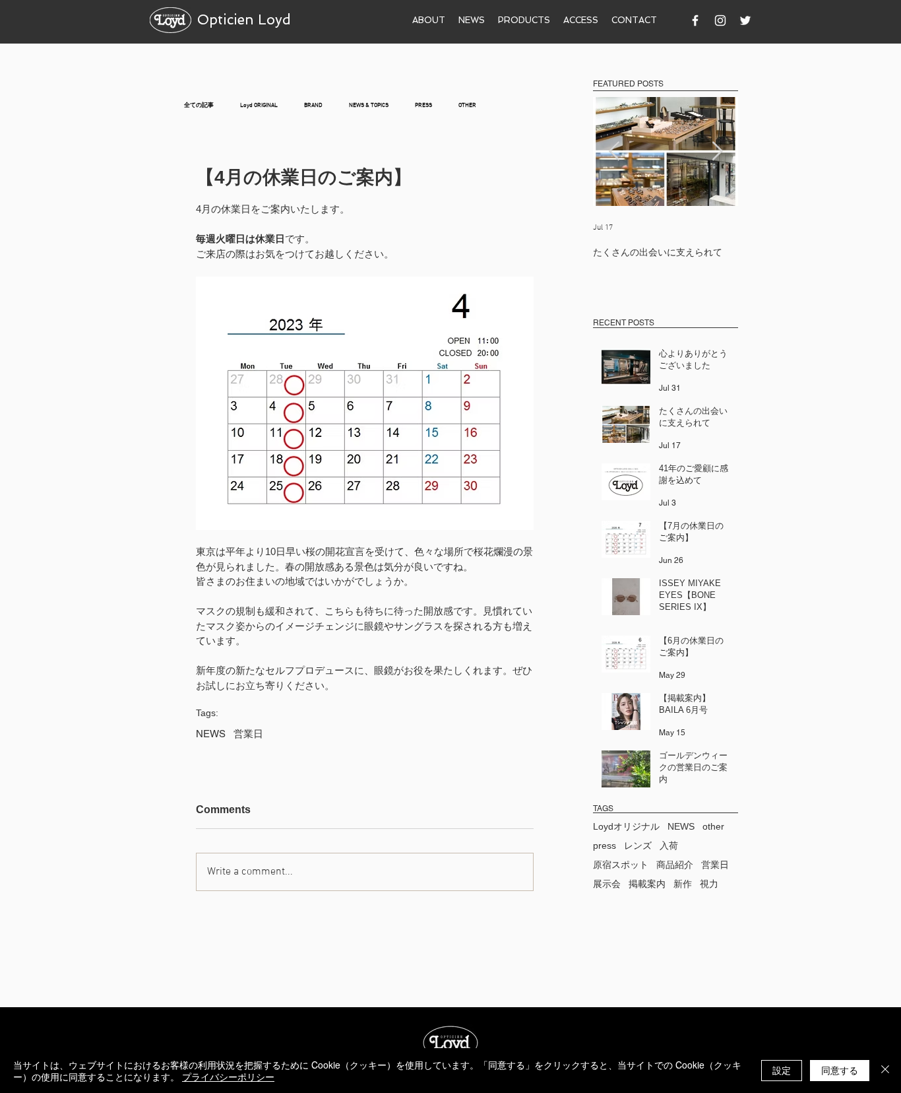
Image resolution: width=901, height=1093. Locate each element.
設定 (781, 1069)
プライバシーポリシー (228, 1076)
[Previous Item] (614, 151)
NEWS (211, 733)
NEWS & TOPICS (368, 105)
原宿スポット (620, 864)
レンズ (638, 845)
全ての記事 (199, 105)
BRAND (313, 105)
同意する (839, 1069)
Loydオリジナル (626, 826)
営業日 (248, 733)
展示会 (607, 883)
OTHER (467, 105)
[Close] (885, 1070)
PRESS (423, 105)
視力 (709, 883)
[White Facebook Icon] (695, 20)
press (604, 845)
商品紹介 (674, 864)
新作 (682, 883)
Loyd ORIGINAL (259, 105)
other (713, 826)
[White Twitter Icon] (745, 20)
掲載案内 (647, 883)
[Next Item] (717, 151)
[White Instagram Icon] (720, 20)
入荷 (669, 845)
